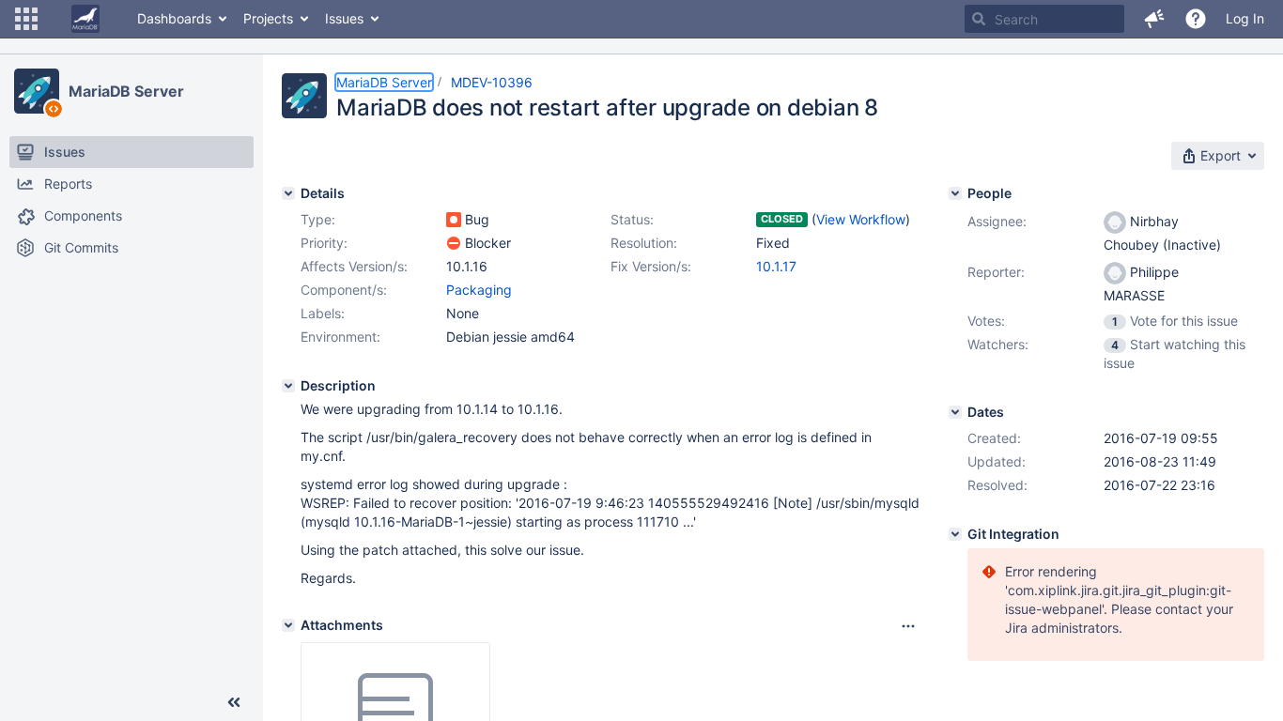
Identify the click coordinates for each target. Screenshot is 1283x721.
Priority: (324, 243)
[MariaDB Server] (36, 91)
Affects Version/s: (354, 266)
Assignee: (997, 221)
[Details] (288, 193)
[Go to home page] (85, 19)
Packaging (479, 290)
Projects (268, 18)
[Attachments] (288, 625)
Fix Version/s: (651, 266)
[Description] (288, 385)
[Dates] (955, 412)
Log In (1245, 18)
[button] (26, 19)
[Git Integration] (955, 534)
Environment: (340, 337)
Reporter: (996, 272)
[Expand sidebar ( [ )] (234, 702)
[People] (955, 193)
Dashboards (174, 18)
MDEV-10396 (492, 82)
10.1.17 (776, 266)
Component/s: (344, 290)
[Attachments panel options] (908, 626)
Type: (318, 219)
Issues (344, 18)
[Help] (1195, 19)
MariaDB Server (126, 91)
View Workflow (860, 219)
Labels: (323, 313)
